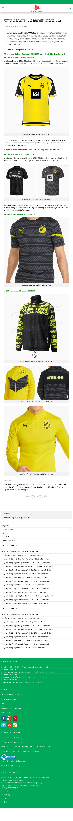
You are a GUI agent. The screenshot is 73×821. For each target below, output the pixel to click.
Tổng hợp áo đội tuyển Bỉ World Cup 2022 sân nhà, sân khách (23, 585)
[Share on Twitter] (34, 496)
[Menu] (2, 8)
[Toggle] (71, 529)
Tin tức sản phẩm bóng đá (45, 19)
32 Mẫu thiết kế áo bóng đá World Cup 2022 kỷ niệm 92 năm (22, 555)
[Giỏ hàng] (70, 8)
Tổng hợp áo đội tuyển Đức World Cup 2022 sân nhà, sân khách (24, 592)
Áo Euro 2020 (6, 537)
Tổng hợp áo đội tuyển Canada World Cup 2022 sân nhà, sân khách (25, 588)
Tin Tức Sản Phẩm (7, 529)
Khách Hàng (5, 795)
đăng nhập (14, 518)
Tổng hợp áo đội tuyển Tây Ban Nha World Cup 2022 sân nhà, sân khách (27, 596)
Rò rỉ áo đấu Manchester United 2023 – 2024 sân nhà (20, 551)
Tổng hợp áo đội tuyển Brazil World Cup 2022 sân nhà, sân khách (24, 577)
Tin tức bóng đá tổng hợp (28, 19)
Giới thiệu (4, 533)
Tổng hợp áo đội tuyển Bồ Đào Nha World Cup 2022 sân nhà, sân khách (27, 566)
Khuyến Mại (5, 526)
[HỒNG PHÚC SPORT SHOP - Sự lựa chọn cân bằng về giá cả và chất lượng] (36, 8)
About (26, 815)
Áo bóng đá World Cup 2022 (24, 50)
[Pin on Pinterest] (41, 496)
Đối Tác (4, 798)
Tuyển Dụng (5, 802)
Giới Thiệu (5, 791)
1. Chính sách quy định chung (11, 738)
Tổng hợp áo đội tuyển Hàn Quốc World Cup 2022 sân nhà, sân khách (26, 559)
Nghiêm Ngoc (23, 26)
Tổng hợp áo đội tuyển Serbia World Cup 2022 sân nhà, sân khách (25, 574)
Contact (46, 815)
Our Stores (33, 815)
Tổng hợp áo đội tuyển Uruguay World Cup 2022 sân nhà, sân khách (25, 563)
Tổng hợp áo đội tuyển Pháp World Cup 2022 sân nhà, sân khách (24, 603)
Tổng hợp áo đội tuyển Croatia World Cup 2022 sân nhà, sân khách (25, 581)
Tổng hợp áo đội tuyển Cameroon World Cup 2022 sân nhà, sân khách (26, 570)
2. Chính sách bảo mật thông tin (12, 742)
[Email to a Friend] (38, 496)
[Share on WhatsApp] (27, 496)
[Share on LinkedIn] (45, 496)
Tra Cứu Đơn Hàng (8, 540)
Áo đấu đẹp (8, 61)
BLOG (40, 815)
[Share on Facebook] (31, 496)
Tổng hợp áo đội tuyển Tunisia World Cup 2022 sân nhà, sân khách (25, 600)
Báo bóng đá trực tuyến (11, 19)
